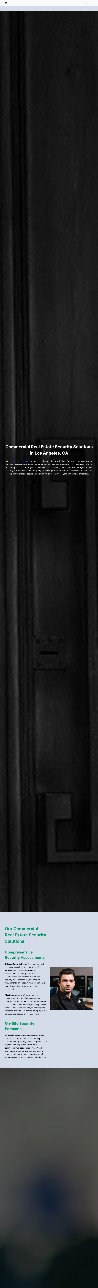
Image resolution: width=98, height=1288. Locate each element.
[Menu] (92, 3)
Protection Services (20, 461)
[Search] (86, 3)
